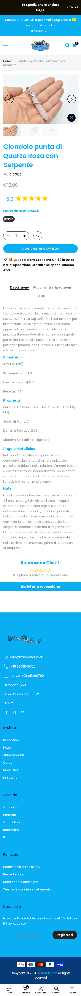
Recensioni (11, 740)
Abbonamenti (13, 755)
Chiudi (9, 7)
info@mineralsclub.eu (26, 657)
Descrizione (19, 288)
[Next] (71, 99)
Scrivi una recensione (40, 586)
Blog (6, 837)
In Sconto (10, 777)
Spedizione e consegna (20, 882)
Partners (9, 815)
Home (7, 61)
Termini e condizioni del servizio (27, 889)
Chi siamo (10, 807)
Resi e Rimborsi (14, 874)
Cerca (8, 762)
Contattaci (11, 822)
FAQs (41, 296)
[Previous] (9, 99)
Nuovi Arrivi (11, 770)
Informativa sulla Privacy (21, 867)
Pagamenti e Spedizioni (52, 288)
